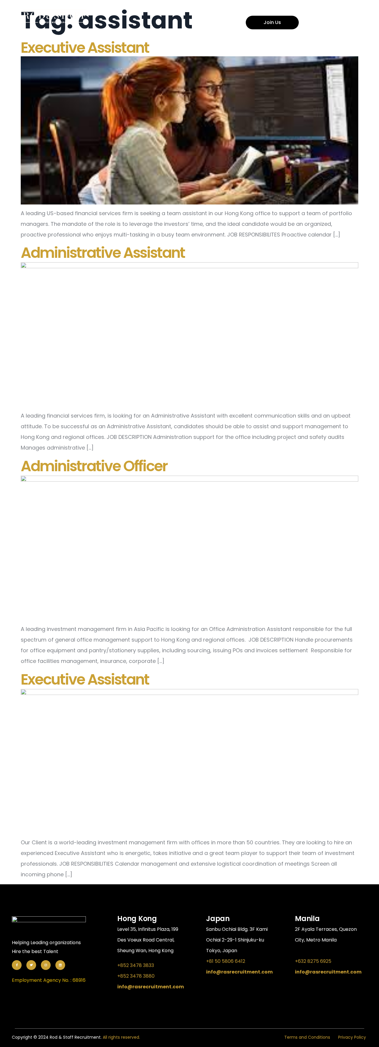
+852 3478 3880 (136, 976)
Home (215, 8)
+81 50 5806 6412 (225, 961)
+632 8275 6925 (313, 961)
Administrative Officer (94, 466)
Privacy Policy (352, 1037)
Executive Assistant (85, 47)
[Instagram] (46, 965)
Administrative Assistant (103, 252)
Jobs (279, 8)
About (247, 8)
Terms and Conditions (307, 1037)
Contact (313, 8)
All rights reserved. (121, 1037)
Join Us (272, 22)
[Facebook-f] (17, 965)
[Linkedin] (60, 965)
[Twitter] (31, 965)
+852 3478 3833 (135, 965)
